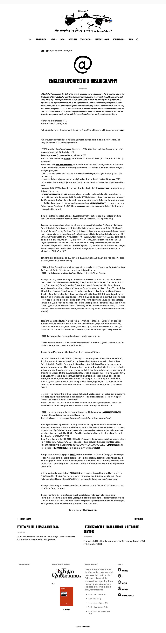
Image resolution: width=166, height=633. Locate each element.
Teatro (131, 39)
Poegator (96, 448)
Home (42, 51)
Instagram (125, 590)
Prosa (62, 39)
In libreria (66, 609)
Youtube (124, 583)
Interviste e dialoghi (102, 39)
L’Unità (72, 455)
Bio (30, 39)
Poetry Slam (73, 39)
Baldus (122, 130)
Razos (53, 583)
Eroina (54, 156)
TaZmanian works (118, 39)
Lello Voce (89, 510)
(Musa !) (90, 149)
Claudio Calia (86, 627)
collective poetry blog (60, 448)
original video (84, 206)
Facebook (125, 571)
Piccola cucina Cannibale (97, 203)
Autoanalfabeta (41, 39)
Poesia (53, 39)
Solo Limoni (76, 473)
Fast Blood (112, 179)
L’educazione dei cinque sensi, (112, 412)
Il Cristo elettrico (103, 188)
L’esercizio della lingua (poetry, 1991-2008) (54, 194)
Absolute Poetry (112, 445)
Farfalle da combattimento (64, 165)
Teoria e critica (85, 39)
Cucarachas (67, 159)
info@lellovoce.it (128, 596)
